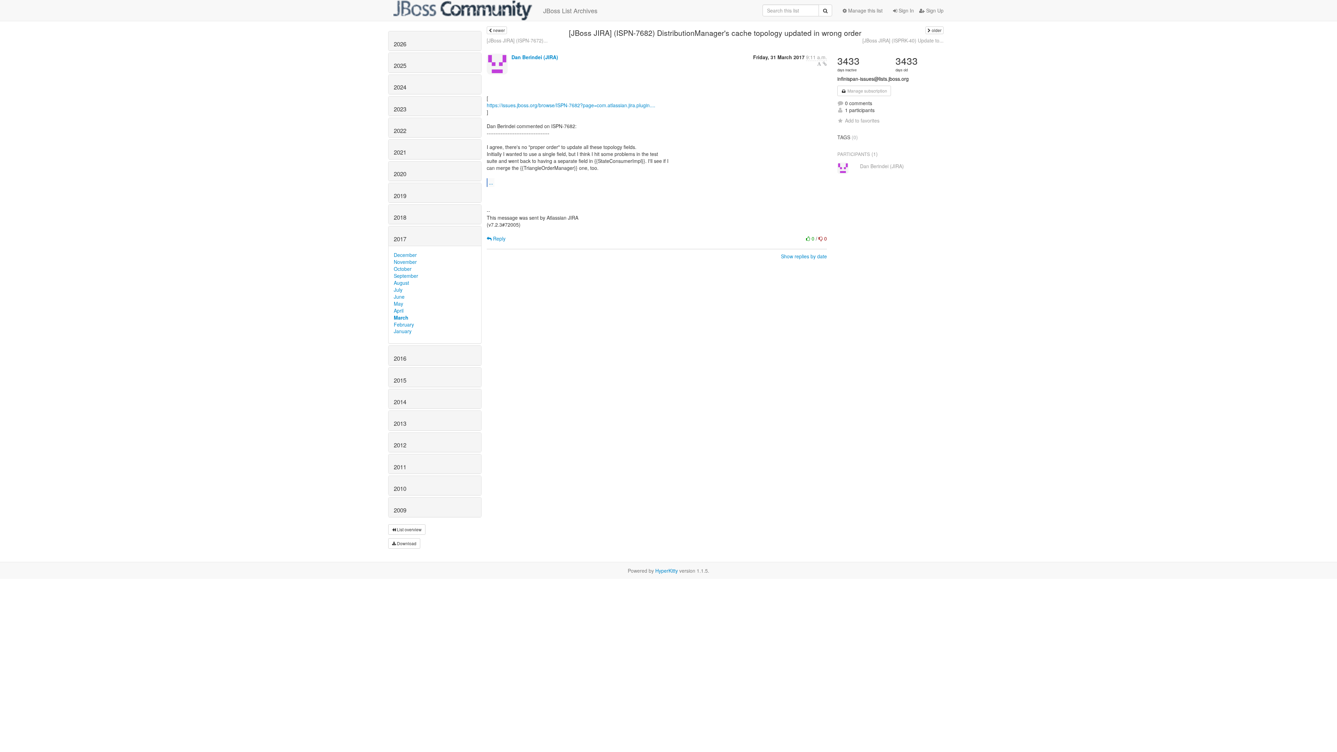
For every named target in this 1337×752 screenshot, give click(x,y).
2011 (400, 467)
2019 (400, 195)
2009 (400, 510)
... (491, 182)
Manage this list (865, 10)
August (401, 282)
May (398, 303)
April (399, 310)
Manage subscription (866, 91)
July (398, 289)
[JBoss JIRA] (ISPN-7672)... (517, 40)
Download (406, 543)
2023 (400, 109)
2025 (400, 65)
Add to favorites (862, 120)
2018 (400, 217)
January (403, 331)
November (405, 261)
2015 (400, 380)
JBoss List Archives (570, 10)
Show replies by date (804, 256)
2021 (400, 152)
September (406, 275)
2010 (400, 488)
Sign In (905, 10)
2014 (400, 402)
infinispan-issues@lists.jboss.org (873, 78)
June (399, 296)
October (403, 268)
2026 (400, 44)
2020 (400, 174)
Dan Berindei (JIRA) (534, 57)
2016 (400, 358)
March (401, 317)
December (405, 254)
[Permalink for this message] (825, 64)
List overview (409, 529)
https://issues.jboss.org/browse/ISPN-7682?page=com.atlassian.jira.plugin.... (571, 105)
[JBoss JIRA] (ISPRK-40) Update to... (903, 40)
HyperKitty (666, 570)
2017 (400, 239)
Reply (499, 238)
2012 (400, 445)
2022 (400, 130)
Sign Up (934, 10)
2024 (400, 87)
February (404, 324)
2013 (400, 423)
